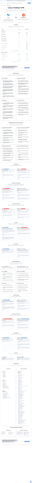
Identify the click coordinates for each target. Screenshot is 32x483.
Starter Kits (3, 59)
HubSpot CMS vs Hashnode (19, 432)
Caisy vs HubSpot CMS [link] (8, 5)
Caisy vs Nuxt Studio (4, 433)
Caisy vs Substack (3, 432)
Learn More (22, 67)
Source (3, 173)
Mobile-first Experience (4, 41)
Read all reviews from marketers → (16, 50)
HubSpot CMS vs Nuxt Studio (20, 433)
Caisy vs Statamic (3, 434)
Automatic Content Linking (5, 43)
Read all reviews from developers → (16, 61)
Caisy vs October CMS (10, 434)
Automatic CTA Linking (4, 45)
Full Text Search (3, 57)
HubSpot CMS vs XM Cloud (19, 434)
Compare (4, 5)
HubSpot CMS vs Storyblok (26, 432)
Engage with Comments (4, 47)
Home (1, 5)
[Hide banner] (31, 0)
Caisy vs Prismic (10, 433)
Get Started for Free (27, 67)
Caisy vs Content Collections (11, 432)
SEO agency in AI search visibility (22, 0)
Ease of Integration (4, 54)
